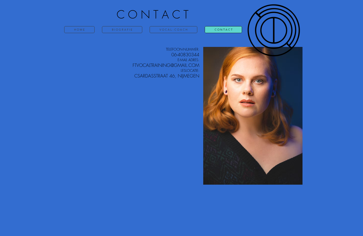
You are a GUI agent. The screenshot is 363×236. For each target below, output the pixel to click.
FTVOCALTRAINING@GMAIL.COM (166, 65)
